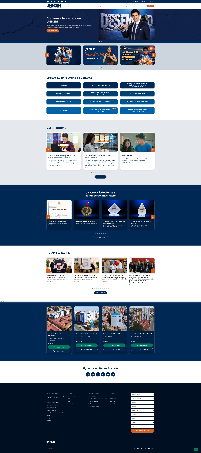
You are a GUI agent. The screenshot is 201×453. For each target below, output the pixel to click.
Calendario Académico (72, 396)
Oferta (111, 396)
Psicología (48, 420)
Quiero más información (142, 430)
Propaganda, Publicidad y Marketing (54, 418)
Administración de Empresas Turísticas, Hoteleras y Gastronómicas (55, 397)
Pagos (69, 401)
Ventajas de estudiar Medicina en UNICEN (97, 398)
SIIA (150, 1)
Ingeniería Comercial (51, 407)
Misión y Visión (113, 401)
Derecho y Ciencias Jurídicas (52, 402)
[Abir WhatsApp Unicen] (196, 449)
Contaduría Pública (50, 400)
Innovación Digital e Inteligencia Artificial (55, 412)
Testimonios (91, 403)
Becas (69, 398)
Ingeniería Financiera (51, 410)
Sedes (143, 1)
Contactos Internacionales (94, 406)
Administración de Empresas (52, 393)
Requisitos (70, 393)
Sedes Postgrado (113, 398)
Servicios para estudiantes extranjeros (96, 396)
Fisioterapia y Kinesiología (52, 405)
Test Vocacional (71, 403)
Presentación (112, 393)
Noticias (135, 1)
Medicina (48, 415)
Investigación (112, 403)
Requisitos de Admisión (93, 393)
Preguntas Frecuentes (93, 401)
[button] (69, 6)
